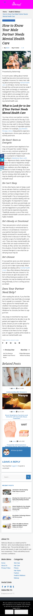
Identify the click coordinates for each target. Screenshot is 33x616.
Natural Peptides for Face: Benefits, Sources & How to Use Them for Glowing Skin (21, 508)
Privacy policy (21, 612)
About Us (4, 565)
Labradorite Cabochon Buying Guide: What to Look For (20, 490)
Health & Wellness (14, 12)
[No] (31, 608)
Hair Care (17, 565)
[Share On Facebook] (2, 156)
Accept (9, 612)
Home (5, 12)
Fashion (16, 573)
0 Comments (23, 47)
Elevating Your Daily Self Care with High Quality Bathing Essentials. (21, 498)
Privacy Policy (5, 568)
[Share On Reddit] (2, 167)
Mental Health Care (12, 340)
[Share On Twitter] (2, 160)
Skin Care (17, 563)
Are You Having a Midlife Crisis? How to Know (9, 355)
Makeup (16, 578)
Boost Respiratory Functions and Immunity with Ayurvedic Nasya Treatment (16, 416)
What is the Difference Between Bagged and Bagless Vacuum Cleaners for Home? (20, 525)
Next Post (24, 350)
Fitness (16, 568)
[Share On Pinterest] (2, 163)
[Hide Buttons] (1, 170)
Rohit (7, 48)
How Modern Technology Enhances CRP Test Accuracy (21, 516)
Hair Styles (17, 570)
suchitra (14, 441)
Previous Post (9, 350)
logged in (14, 466)
